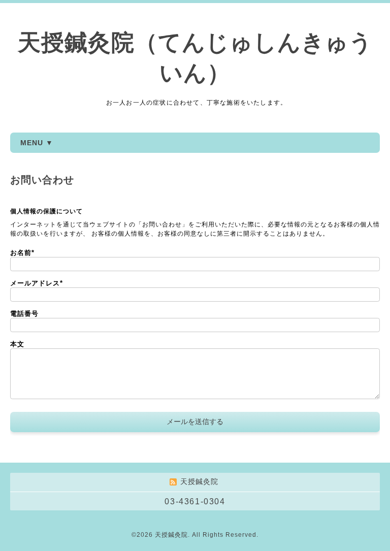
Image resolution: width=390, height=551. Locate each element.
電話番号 (24, 313)
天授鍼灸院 (171, 534)
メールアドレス (36, 283)
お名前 (22, 252)
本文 (17, 344)
